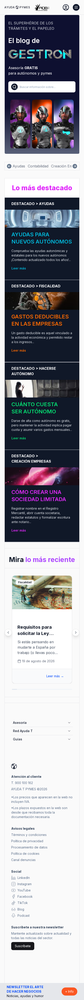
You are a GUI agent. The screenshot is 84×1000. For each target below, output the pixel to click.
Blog (20, 909)
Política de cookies (25, 853)
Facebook (25, 896)
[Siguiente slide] (75, 632)
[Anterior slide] (8, 632)
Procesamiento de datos (29, 847)
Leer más (18, 268)
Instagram (24, 884)
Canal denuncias (23, 860)
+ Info (69, 991)
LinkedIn (23, 878)
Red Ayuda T (23, 731)
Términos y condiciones (29, 835)
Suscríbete (23, 946)
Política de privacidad (27, 841)
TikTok (22, 903)
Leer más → (55, 676)
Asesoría (20, 722)
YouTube (24, 890)
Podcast (23, 915)
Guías (17, 739)
